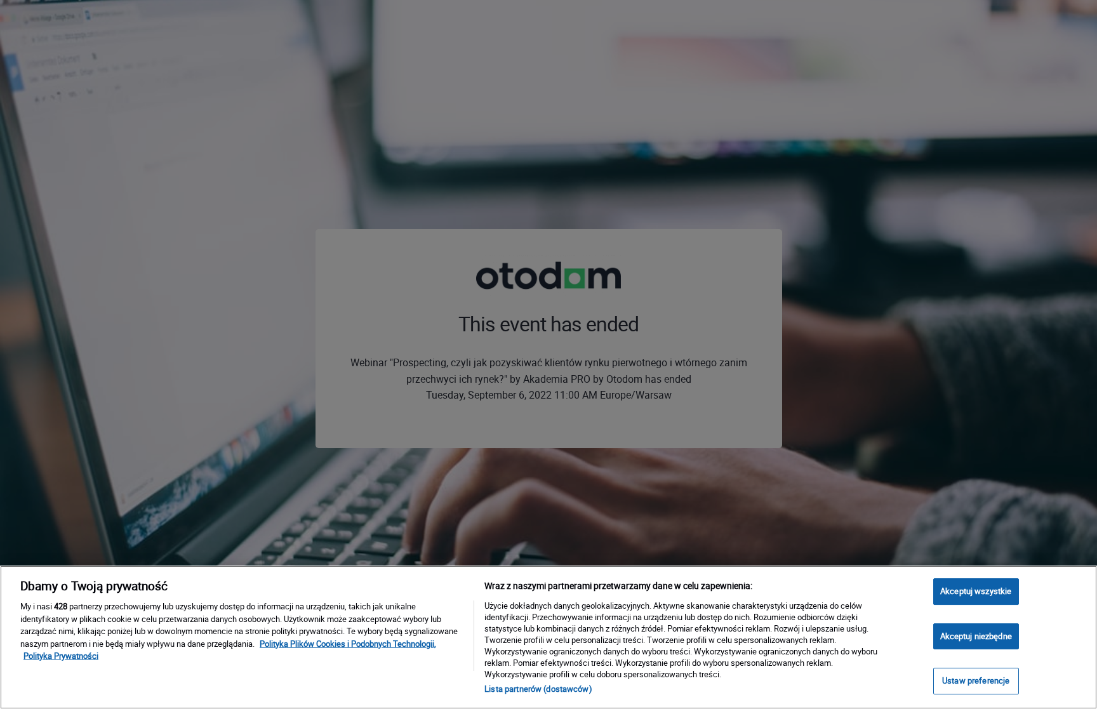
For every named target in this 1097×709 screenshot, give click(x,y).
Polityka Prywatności (60, 655)
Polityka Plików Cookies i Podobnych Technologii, (348, 643)
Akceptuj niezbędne (976, 636)
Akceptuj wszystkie (975, 591)
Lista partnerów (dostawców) (538, 688)
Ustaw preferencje (975, 680)
